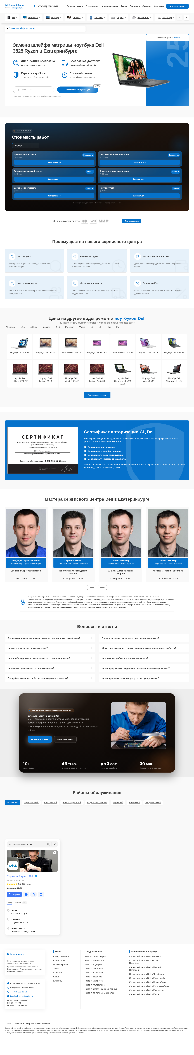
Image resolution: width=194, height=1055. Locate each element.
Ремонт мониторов (94, 969)
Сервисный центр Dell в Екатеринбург (148, 978)
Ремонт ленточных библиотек (99, 993)
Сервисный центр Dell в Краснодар (146, 990)
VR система (143, 18)
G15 (23, 327)
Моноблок (33, 18)
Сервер (120, 18)
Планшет (98, 18)
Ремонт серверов (93, 977)
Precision (69, 327)
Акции (124, 6)
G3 (92, 327)
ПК (13, 18)
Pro (117, 327)
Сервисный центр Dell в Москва (145, 956)
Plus (109, 327)
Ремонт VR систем (94, 981)
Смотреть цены (65, 739)
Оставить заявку (39, 739)
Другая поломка (132, 221)
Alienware (10, 327)
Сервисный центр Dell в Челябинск (146, 974)
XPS (58, 327)
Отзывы (146, 6)
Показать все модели (97, 395)
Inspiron (46, 327)
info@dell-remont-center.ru (21, 996)
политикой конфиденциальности (49, 96)
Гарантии (135, 6)
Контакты (159, 6)
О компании (92, 6)
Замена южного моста (25, 188)
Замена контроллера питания (114, 171)
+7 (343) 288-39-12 (48, 6)
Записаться (53, 162)
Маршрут (16, 894)
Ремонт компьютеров (95, 956)
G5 (100, 327)
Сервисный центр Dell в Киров (144, 994)
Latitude (33, 327)
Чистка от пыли (107, 188)
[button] (91, 587)
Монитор (77, 18)
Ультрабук (167, 18)
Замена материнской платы (28, 171)
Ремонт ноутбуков (94, 964)
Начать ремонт (178, 6)
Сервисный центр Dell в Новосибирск (147, 982)
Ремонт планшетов (94, 973)
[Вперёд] (186, 17)
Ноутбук (55, 18)
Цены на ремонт (109, 6)
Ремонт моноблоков (94, 960)
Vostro (82, 327)
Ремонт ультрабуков (95, 985)
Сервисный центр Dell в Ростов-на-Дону (149, 986)
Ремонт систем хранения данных (101, 989)
